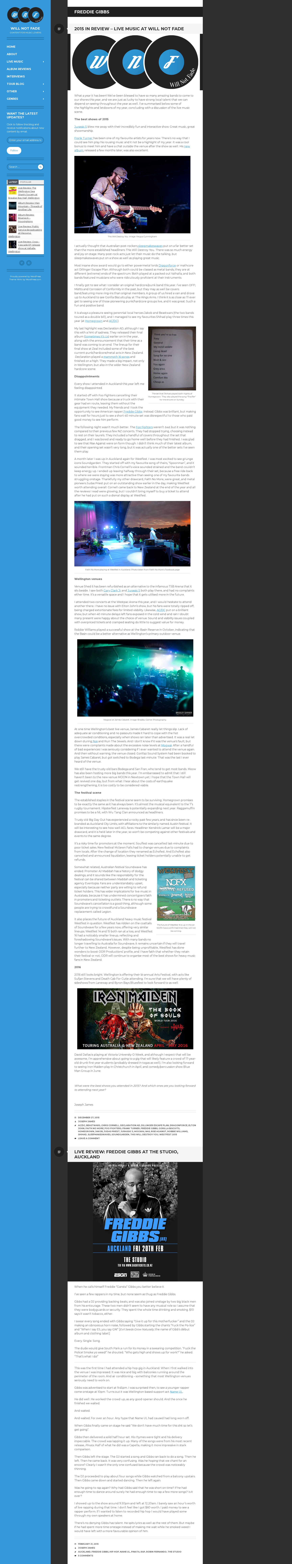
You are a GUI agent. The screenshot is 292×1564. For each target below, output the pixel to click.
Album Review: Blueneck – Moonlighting (26, 218)
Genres (12, 98)
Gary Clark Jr (112, 590)
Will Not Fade (25, 28)
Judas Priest (112, 1131)
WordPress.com (33, 279)
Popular (25, 182)
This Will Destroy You (144, 1134)
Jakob (99, 1131)
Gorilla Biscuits (169, 1128)
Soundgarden (120, 1134)
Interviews (16, 76)
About (12, 54)
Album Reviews (19, 69)
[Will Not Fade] (25, 15)
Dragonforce (167, 265)
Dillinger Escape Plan (155, 1125)
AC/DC (113, 321)
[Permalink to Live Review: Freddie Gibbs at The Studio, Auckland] (135, 1221)
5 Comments (85, 1555)
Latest (13, 182)
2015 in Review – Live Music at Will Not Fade (129, 28)
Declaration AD (130, 1125)
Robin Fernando (156, 1551)
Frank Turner (83, 138)
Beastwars (93, 1125)
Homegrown (93, 321)
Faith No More (95, 1128)
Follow (14, 150)
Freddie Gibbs (132, 411)
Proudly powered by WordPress (25, 276)
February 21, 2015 (88, 1544)
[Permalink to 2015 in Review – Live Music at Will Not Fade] (135, 62)
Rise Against (158, 1131)
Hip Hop (114, 1551)
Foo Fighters (144, 427)
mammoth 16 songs (116, 356)
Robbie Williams (177, 1131)
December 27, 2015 (88, 1117)
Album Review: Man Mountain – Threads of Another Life (30, 206)
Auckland (84, 1551)
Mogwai (166, 745)
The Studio (174, 1551)
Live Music (15, 61)
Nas (95, 741)
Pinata (135, 1551)
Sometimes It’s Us (96, 336)
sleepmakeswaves (150, 246)
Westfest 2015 (168, 1134)
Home (11, 46)
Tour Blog (15, 84)
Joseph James (86, 1121)
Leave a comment (89, 1138)
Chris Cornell (110, 1125)
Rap (143, 1551)
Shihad (82, 1134)
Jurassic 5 (80, 126)
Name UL (176, 1391)
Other (12, 91)
